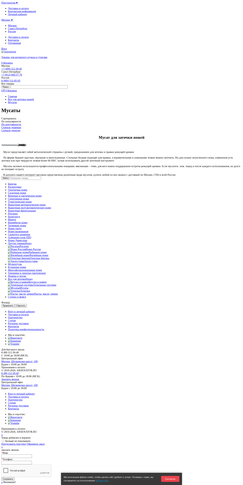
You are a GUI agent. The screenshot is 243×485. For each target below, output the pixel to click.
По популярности (11, 124)
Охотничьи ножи (17, 189)
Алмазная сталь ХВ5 (19, 237)
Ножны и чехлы (17, 276)
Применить (8, 306)
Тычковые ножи (17, 225)
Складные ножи (17, 192)
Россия (12, 31)
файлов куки (102, 480)
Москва (12, 25)
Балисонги (14, 216)
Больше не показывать (18, 441)
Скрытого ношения (19, 234)
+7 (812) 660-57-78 (11, 74)
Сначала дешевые (11, 127)
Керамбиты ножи (17, 222)
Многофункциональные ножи (25, 270)
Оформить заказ (36, 444)
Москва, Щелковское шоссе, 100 (19, 361)
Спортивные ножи (18, 198)
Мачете (12, 219)
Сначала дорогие (10, 130)
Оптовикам (14, 43)
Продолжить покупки (13, 444)
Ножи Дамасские (17, 240)
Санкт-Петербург (17, 28)
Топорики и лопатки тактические (27, 273)
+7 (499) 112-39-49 (11, 68)
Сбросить (21, 306)
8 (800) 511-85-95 (10, 80)
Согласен (170, 479)
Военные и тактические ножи (25, 195)
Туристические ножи (20, 201)
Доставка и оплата (18, 37)
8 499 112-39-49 (10, 373)
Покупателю (9, 2)
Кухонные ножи (17, 267)
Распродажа (14, 186)
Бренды (12, 183)
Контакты (13, 40)
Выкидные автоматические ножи (27, 204)
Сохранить (8, 479)
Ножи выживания (18, 231)
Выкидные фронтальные (22, 210)
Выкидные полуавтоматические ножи (29, 207)
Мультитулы (15, 264)
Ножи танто (14, 228)
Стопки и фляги (17, 296)
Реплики (13, 213)
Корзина (7, 62)
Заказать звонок (10, 379)
